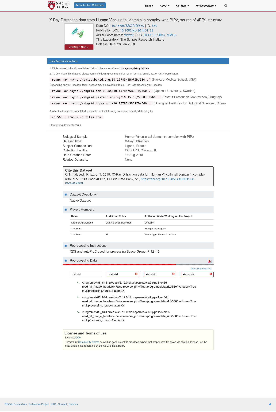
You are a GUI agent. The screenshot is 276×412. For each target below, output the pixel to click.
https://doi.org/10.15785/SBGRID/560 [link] (167, 179)
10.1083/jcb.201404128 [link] (136, 30)
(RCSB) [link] (148, 34)
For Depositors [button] (205, 5)
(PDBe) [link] (159, 34)
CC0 (78, 337)
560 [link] (154, 25)
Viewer (128, 34)
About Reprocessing (201, 268)
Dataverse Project (39, 404)
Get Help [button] (182, 5)
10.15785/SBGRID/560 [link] (127, 25)
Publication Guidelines (91, 5)
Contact (62, 404)
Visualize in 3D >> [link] (79, 47)
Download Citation (74, 182)
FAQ (53, 404)
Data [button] (149, 5)
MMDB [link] (171, 34)
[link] (107, 39)
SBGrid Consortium (16, 404)
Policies (73, 404)
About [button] (165, 5)
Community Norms (88, 342)
